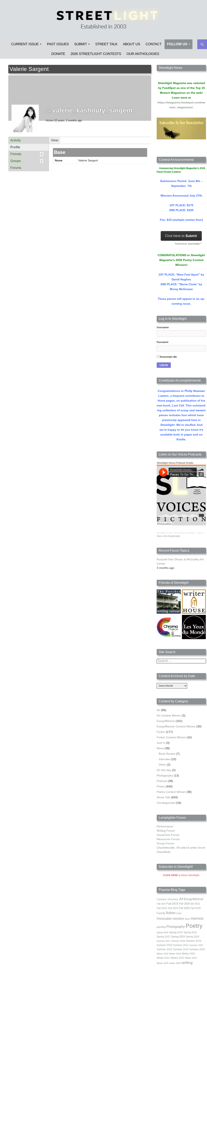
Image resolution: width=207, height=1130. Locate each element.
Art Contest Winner (169, 715)
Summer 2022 (196, 945)
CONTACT (154, 44)
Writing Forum (166, 830)
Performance (165, 826)
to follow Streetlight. (181, 875)
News (160, 748)
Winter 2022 (177, 957)
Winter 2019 (175, 953)
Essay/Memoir (166, 721)
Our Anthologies (143, 54)
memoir (197, 918)
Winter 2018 (162, 953)
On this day (164, 770)
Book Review (167, 753)
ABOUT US (131, 44)
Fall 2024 (184, 908)
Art (158, 710)
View (54, 140)
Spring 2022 (163, 936)
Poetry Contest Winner (171, 791)
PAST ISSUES (58, 44)
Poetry (161, 786)
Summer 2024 (181, 949)
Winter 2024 (191, 958)
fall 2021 (195, 903)
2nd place (172, 899)
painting (161, 927)
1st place (162, 899)
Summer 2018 (178, 941)
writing (187, 963)
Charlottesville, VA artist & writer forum (181, 847)
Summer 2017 (163, 941)
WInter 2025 (163, 963)
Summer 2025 (197, 949)
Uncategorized (166, 802)
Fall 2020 (184, 903)
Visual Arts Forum (168, 834)
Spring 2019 (176, 932)
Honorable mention (170, 918)
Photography (165, 775)
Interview (164, 759)
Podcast (162, 781)
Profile (15, 147)
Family (161, 913)
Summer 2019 (193, 941)
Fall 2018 (161, 904)
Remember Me (168, 357)
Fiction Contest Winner (171, 737)
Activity (15, 140)
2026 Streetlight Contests (96, 54)
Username (163, 327)
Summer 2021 (181, 945)
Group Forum (165, 843)
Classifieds (163, 851)
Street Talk (106, 44)
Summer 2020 (164, 945)
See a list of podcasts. (169, 536)
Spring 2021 (190, 932)
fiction (170, 913)
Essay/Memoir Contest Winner (176, 726)
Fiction (161, 731)
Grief (178, 913)
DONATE (58, 54)
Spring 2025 (192, 936)
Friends (26, 154)
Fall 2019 (172, 903)
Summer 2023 (164, 949)
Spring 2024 (178, 936)
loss (187, 918)
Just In (161, 742)
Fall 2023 (173, 908)
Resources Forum (168, 839)
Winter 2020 (188, 953)
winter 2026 (175, 963)
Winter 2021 (163, 957)
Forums (15, 167)
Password (162, 342)
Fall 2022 (162, 908)
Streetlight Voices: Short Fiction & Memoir (176, 533)
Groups (26, 161)
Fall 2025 (195, 908)
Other (162, 764)
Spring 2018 (162, 932)
